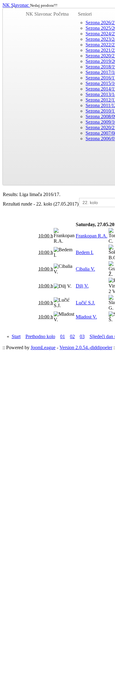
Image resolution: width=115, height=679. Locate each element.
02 (72, 336)
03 (82, 336)
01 (62, 336)
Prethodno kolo (40, 336)
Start (16, 336)
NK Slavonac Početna (47, 14)
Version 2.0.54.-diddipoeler (85, 347)
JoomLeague (43, 347)
